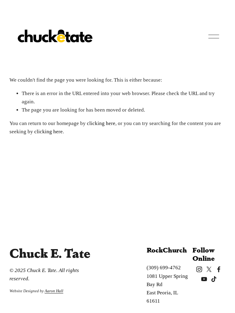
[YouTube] (204, 279)
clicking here (101, 123)
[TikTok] (214, 279)
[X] (209, 269)
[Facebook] (219, 269)
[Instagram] (199, 269)
